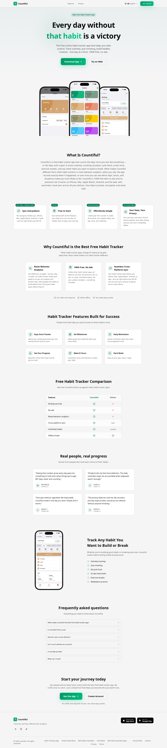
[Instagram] (21, 729)
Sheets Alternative (68, 741)
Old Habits (101, 741)
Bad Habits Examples (86, 741)
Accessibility (137, 741)
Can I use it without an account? (60, 644)
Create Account (96, 696)
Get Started (147, 3)
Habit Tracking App (51, 741)
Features (70, 3)
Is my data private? (55, 652)
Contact (148, 741)
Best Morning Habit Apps (117, 741)
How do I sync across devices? (59, 637)
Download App (71, 61)
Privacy (81, 3)
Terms (101, 744)
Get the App (69, 696)
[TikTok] (26, 729)
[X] (16, 729)
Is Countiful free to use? (57, 630)
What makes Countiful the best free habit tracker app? (68, 622)
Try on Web (97, 61)
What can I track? (54, 659)
